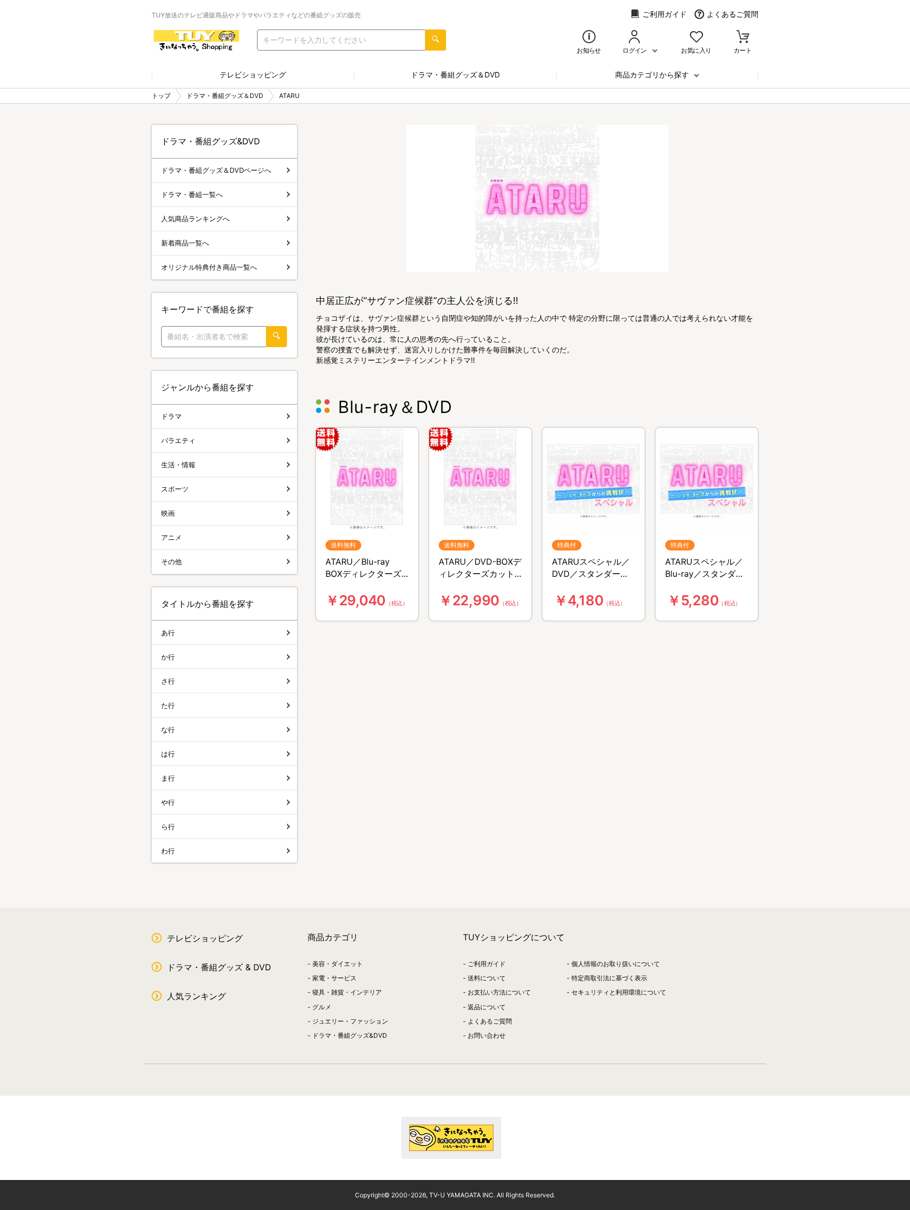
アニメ (171, 537)
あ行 (168, 632)
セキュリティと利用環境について (618, 992)
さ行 (168, 681)
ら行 (168, 826)
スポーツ (175, 489)
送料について (487, 978)
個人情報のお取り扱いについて (615, 964)
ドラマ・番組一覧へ (192, 194)
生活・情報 (178, 464)
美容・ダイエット (337, 964)
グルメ (321, 1007)
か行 (168, 657)
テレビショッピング (253, 74)
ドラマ (171, 416)
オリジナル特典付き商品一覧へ (209, 267)
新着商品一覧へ (185, 243)
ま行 (168, 778)
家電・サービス (334, 978)
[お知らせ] (589, 37)
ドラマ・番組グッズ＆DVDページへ (216, 170)
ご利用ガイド (664, 13)
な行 (168, 729)
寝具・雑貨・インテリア (347, 992)
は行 (168, 754)
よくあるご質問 (732, 13)
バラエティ (178, 440)
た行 (168, 705)
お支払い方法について (499, 992)
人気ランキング (196, 996)
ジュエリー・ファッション (350, 1021)
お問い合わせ (487, 1035)
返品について (487, 1007)
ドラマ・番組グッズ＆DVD (455, 74)
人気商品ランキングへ (195, 218)
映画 (168, 513)
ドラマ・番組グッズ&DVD (349, 1035)
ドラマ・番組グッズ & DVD (219, 967)
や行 (168, 802)
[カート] (742, 37)
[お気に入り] (696, 37)
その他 (171, 561)
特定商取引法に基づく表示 (609, 978)
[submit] (435, 40)
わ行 (168, 851)
